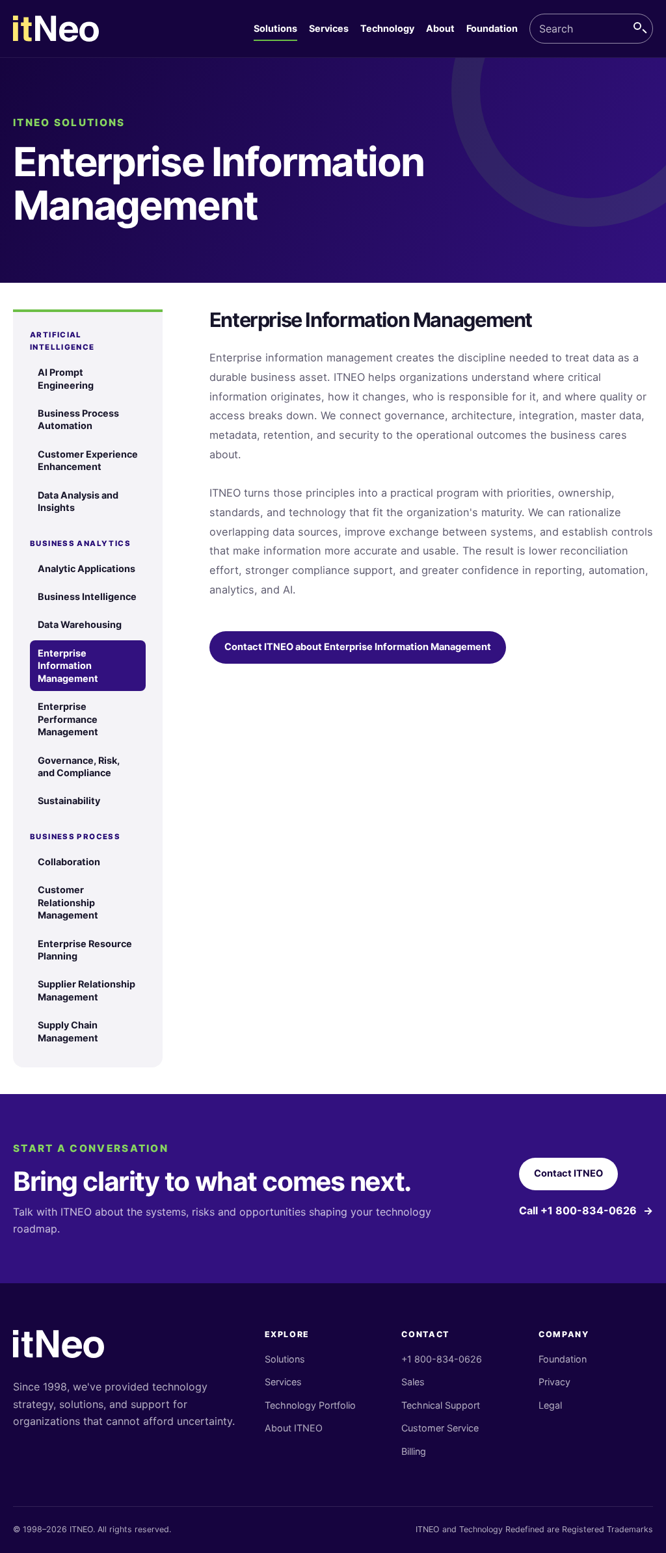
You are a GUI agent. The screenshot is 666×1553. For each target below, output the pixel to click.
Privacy (554, 1381)
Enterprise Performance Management (68, 719)
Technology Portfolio (310, 1405)
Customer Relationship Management (68, 902)
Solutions (275, 28)
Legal (550, 1405)
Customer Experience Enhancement (88, 460)
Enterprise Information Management (68, 665)
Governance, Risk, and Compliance (79, 766)
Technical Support (440, 1405)
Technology (387, 28)
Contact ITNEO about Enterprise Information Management (357, 647)
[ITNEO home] (56, 29)
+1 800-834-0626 (441, 1358)
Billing (413, 1451)
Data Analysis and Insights (78, 501)
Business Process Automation (78, 419)
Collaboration (69, 861)
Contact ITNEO (568, 1173)
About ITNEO (294, 1427)
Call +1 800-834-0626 (586, 1210)
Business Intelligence (87, 596)
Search (639, 28)
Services (329, 28)
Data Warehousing (80, 624)
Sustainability (69, 800)
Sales (413, 1381)
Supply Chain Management (68, 1031)
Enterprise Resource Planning (85, 949)
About (440, 28)
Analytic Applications (86, 568)
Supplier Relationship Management (86, 990)
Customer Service (440, 1427)
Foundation (492, 28)
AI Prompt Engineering (66, 378)
